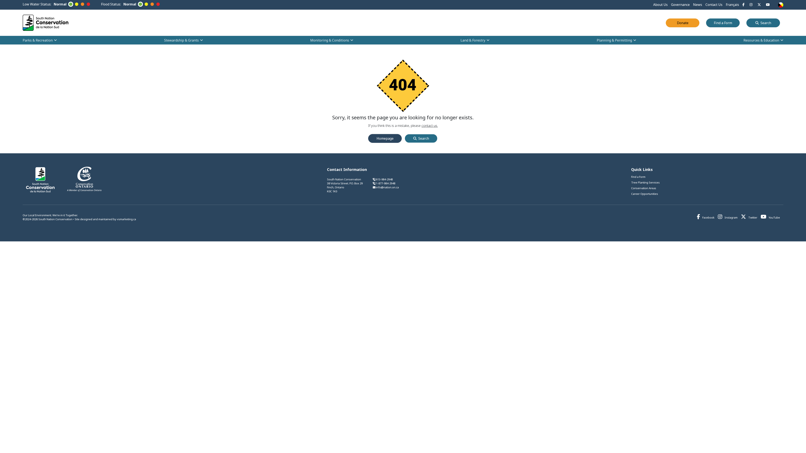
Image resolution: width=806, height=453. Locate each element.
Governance (680, 4)
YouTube (774, 217)
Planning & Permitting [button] (614, 40)
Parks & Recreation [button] (38, 40)
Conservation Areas (643, 188)
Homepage (385, 138)
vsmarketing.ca (126, 219)
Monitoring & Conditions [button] (329, 40)
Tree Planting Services (645, 182)
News (697, 4)
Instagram (731, 217)
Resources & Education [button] (761, 40)
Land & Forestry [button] (473, 40)
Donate (688, 22)
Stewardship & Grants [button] (181, 40)
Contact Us (713, 4)
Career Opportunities (644, 194)
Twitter (752, 217)
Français (732, 4)
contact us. (429, 125)
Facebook (708, 217)
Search (765, 23)
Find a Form (727, 22)
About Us (660, 4)
